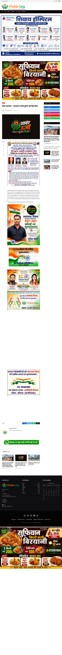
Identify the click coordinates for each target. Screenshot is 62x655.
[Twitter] (3, 148)
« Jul (43, 514)
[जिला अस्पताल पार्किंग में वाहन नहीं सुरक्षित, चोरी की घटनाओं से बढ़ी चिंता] (47, 167)
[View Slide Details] (31, 35)
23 (58, 508)
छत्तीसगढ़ (13, 11)
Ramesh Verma (9, 110)
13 (51, 506)
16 (58, 506)
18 (46, 508)
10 (43, 506)
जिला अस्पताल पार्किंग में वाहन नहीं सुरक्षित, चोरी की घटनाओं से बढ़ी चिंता (55, 167)
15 (56, 506)
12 (48, 506)
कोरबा (8, 11)
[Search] (59, 11)
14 (53, 506)
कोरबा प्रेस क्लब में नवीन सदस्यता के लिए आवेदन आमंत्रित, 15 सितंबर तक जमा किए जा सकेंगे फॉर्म (21, 480)
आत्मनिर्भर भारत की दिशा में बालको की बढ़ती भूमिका (34, 479)
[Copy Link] (3, 154)
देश (16, 11)
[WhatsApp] (3, 151)
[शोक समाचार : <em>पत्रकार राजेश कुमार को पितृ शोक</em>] (21, 126)
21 (53, 508)
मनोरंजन (23, 11)
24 (43, 510)
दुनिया (19, 11)
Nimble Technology (37, 538)
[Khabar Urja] (13, 6)
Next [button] (38, 285)
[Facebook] (3, 145)
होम (5, 11)
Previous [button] (9, 285)
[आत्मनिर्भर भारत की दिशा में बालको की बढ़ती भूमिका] (34, 473)
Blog (23, 498)
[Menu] (2, 12)
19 (48, 508)
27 (51, 510)
